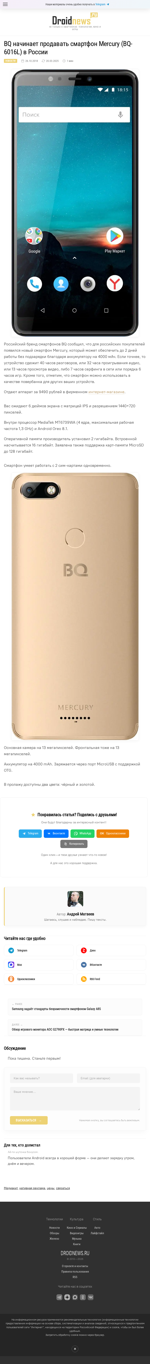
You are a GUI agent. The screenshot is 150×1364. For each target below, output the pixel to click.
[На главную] (75, 18)
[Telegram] (59, 1297)
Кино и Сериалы (77, 1227)
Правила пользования (75, 1271)
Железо (54, 1238)
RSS (75, 1277)
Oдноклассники (113, 833)
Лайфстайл (97, 1233)
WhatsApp (85, 833)
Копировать (76, 843)
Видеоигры (77, 1233)
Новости (10, 61)
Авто (97, 1227)
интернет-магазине (106, 391)
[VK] (91, 1297)
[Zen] (67, 1297)
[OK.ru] (83, 1297)
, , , (37, 1188)
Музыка (76, 1238)
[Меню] (5, 4)
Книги (76, 1244)
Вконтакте (59, 833)
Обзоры (54, 1233)
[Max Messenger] (75, 1297)
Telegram (100, 4)
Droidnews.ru (75, 1253)
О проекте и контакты (75, 1266)
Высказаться (29, 1120)
